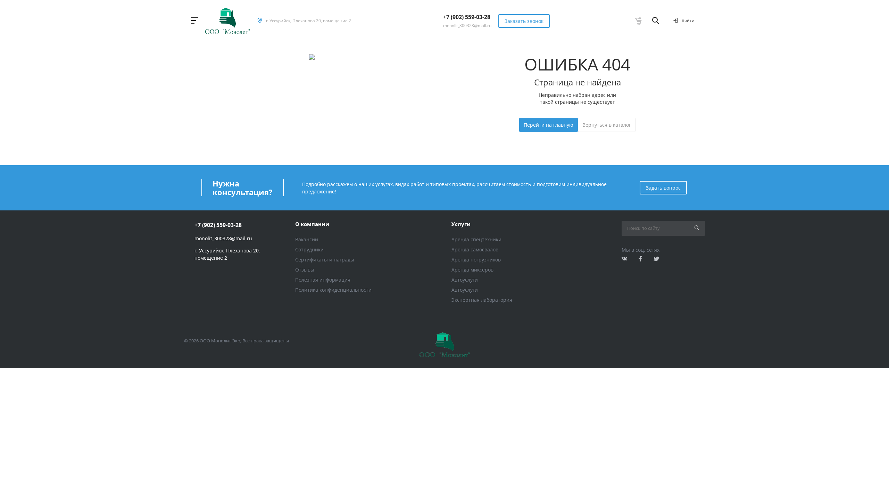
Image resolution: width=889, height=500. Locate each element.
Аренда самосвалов (474, 249)
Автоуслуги (464, 279)
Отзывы (304, 269)
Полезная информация (322, 279)
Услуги (461, 223)
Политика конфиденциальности (333, 289)
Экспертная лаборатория (481, 300)
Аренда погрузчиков (476, 259)
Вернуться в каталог (606, 125)
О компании (312, 223)
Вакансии (306, 239)
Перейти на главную (548, 125)
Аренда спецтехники (476, 239)
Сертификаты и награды (324, 259)
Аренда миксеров (472, 269)
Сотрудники (309, 249)
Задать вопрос (663, 187)
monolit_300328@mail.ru (467, 26)
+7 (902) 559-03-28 (466, 17)
